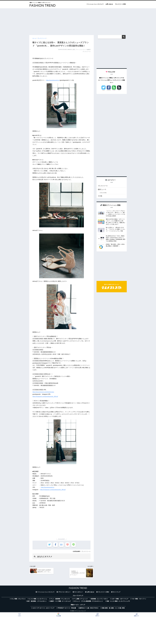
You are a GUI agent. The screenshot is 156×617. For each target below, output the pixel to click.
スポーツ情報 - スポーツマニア (119, 598)
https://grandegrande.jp (52, 80)
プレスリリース (86, 551)
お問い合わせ (109, 4)
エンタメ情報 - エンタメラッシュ (38, 598)
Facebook (109, 90)
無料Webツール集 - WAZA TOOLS (88, 608)
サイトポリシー (78, 592)
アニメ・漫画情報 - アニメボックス (60, 598)
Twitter (103, 90)
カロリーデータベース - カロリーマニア (43, 608)
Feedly (114, 90)
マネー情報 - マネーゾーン (139, 598)
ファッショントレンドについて (95, 4)
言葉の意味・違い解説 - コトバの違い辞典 (113, 608)
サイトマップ (116, 592)
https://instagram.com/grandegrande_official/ (45, 396)
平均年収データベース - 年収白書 (67, 608)
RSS (119, 90)
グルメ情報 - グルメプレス (18, 598)
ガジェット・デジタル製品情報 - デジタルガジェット (88, 601)
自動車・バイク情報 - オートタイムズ (60, 601)
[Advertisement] (78, 21)
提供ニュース (102, 189)
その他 (100, 196)
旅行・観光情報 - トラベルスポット (37, 601)
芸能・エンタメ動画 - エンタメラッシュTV (118, 601)
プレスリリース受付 (120, 4)
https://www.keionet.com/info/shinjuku (43, 392)
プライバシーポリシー (64, 592)
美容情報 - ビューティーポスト (99, 598)
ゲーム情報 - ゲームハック (80, 598)
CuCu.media (103, 192)
